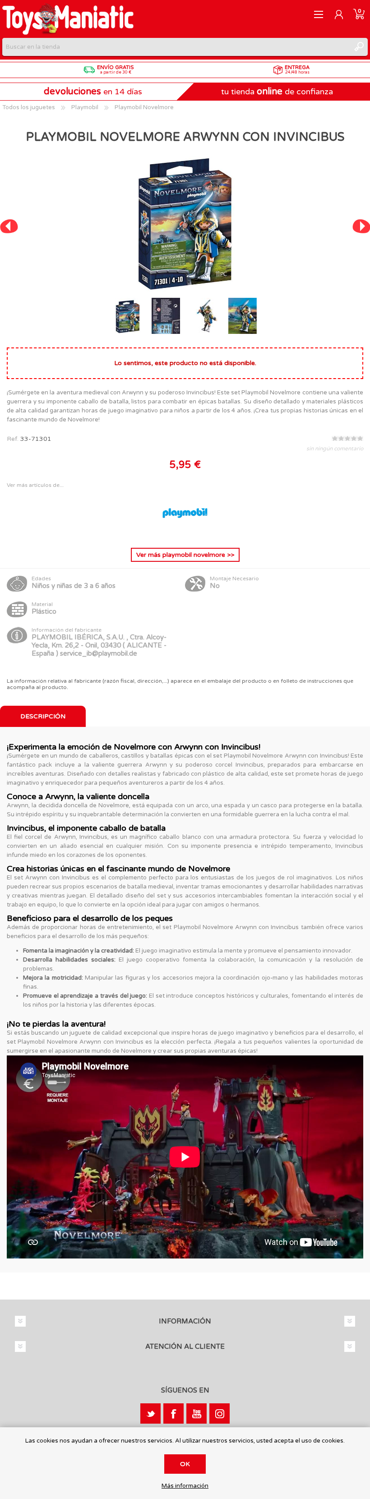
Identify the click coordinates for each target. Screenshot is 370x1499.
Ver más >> (185, 555)
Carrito (359, 14)
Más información (185, 1486)
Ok (185, 1464)
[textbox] (176, 47)
